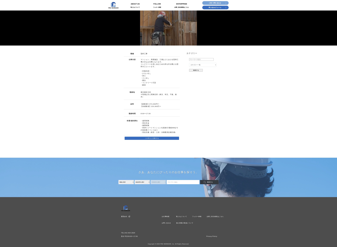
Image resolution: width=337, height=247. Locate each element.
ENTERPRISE (181, 5)
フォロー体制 (196, 216)
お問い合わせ (166, 223)
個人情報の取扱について (184, 223)
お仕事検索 (165, 216)
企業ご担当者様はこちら (215, 216)
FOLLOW (157, 5)
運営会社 (124, 216)
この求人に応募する (152, 138)
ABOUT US (135, 5)
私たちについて (181, 216)
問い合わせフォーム (215, 7)
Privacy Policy (211, 236)
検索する (210, 182)
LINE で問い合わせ (215, 3)
